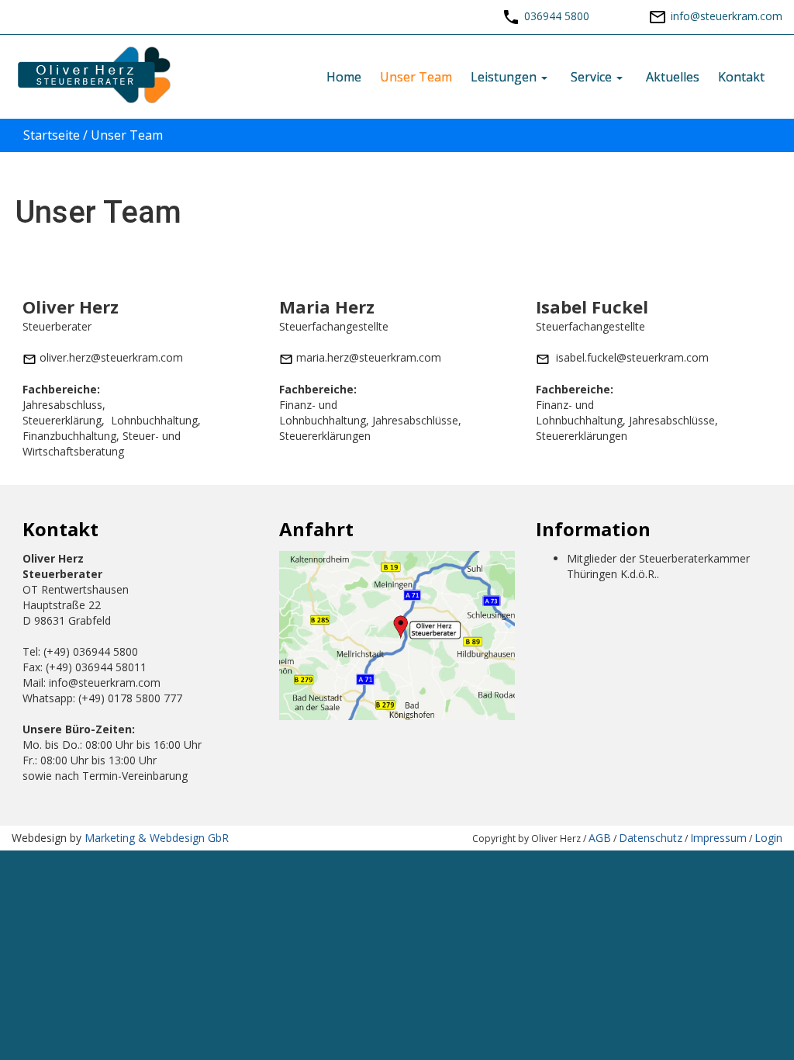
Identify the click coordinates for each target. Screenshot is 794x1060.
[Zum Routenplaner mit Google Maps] (397, 634)
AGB (600, 837)
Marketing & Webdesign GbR (157, 837)
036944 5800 (556, 16)
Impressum (718, 837)
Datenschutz (650, 837)
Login (768, 837)
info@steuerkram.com (726, 16)
